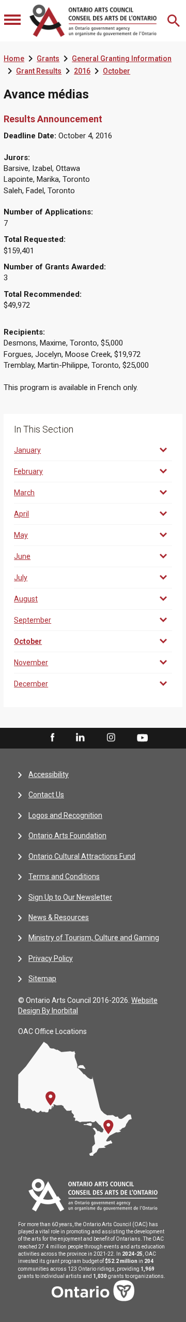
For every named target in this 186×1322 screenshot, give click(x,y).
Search (174, 20)
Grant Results (38, 71)
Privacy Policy (50, 958)
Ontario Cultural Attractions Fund (81, 856)
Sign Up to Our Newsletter (70, 897)
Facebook (51, 737)
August (26, 599)
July (20, 577)
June (22, 556)
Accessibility (48, 774)
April (21, 514)
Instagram (111, 737)
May (21, 535)
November (31, 662)
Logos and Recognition (65, 815)
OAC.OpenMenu (13, 20)
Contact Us (46, 795)
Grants (48, 58)
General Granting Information (122, 58)
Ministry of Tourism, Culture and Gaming (93, 937)
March (24, 492)
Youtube (142, 737)
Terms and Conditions (64, 876)
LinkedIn (80, 737)
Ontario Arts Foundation (67, 835)
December (31, 684)
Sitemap (42, 978)
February (28, 471)
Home (14, 58)
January (27, 450)
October (116, 71)
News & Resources (58, 917)
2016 (82, 71)
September (32, 620)
